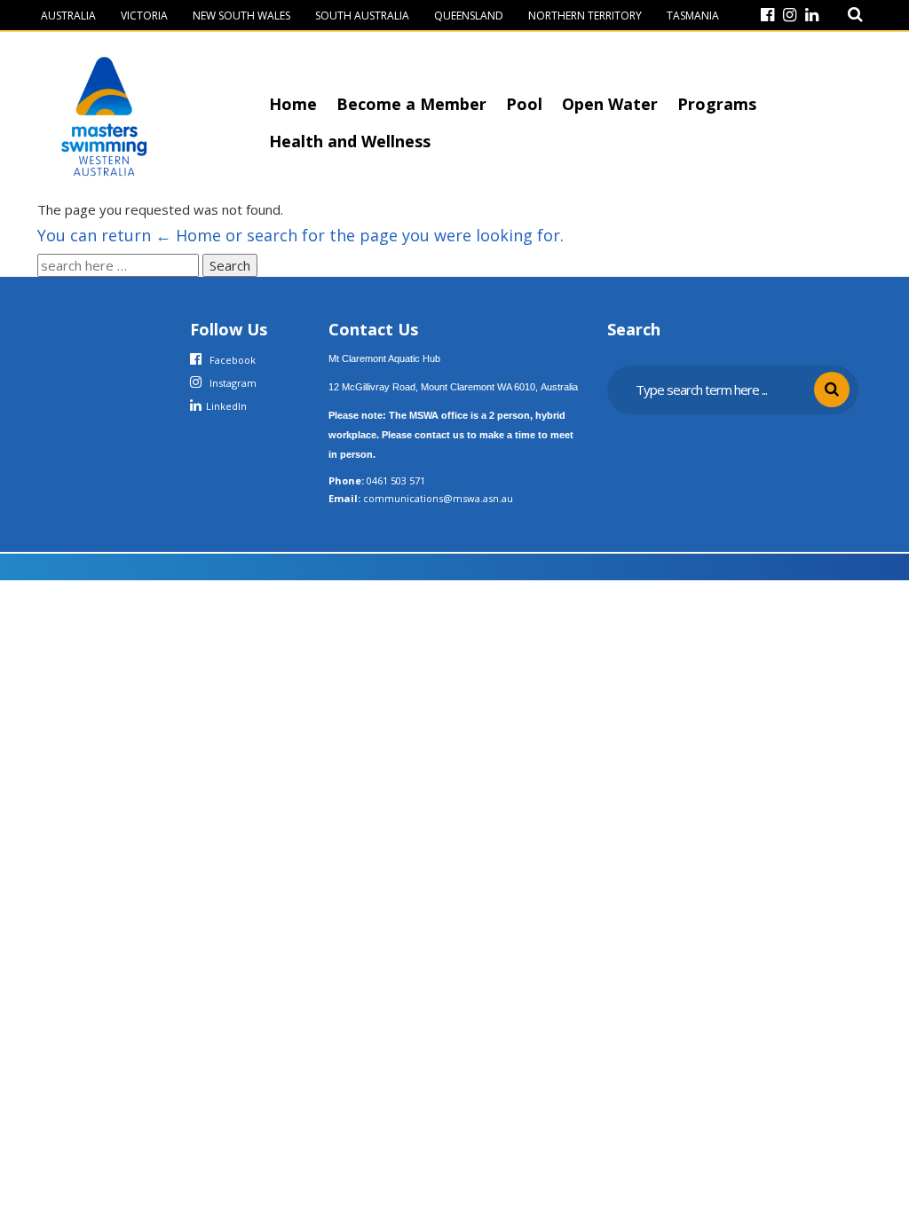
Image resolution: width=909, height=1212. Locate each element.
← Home (188, 235)
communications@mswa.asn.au (438, 498)
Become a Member (411, 103)
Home (293, 103)
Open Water (610, 103)
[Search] (855, 14)
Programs (716, 103)
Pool (524, 103)
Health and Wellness (350, 141)
